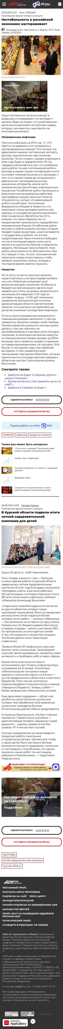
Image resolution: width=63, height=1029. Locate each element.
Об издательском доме (18, 900)
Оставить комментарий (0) (31, 411)
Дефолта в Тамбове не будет (26, 387)
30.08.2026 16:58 (10, 505)
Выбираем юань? (23, 478)
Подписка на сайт (14, 896)
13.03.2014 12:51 (9, 12)
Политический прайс (16, 920)
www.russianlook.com (13, 77)
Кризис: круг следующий (27, 458)
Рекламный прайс (14, 887)
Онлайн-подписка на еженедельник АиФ (29, 904)
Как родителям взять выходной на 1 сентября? (30, 799)
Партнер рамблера (44, 1014)
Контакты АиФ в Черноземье (21, 892)
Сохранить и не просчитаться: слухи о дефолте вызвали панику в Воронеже (33, 488)
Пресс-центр (37, 896)
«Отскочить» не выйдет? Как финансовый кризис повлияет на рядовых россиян (34, 449)
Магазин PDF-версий (15, 909)
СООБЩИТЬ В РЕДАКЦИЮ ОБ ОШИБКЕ (25, 925)
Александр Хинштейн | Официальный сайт (26, 567)
